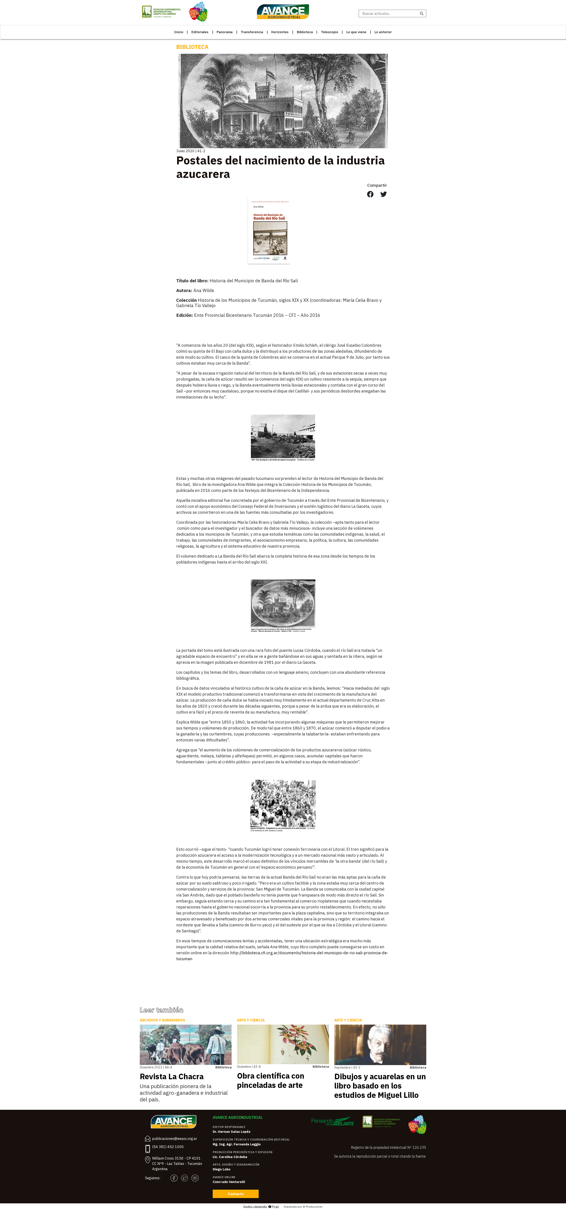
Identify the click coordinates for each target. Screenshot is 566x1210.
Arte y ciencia (251, 1020)
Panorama (225, 32)
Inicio (178, 32)
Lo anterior (383, 32)
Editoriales (199, 32)
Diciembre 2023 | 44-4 (156, 1067)
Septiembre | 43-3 (347, 1067)
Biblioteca (305, 32)
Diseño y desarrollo (255, 1206)
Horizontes (280, 32)
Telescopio (329, 32)
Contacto (236, 1194)
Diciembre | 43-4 (249, 1066)
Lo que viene (356, 32)
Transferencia (252, 32)
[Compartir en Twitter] (383, 194)
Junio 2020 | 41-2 (190, 151)
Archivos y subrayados (162, 1020)
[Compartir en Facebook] (370, 194)
